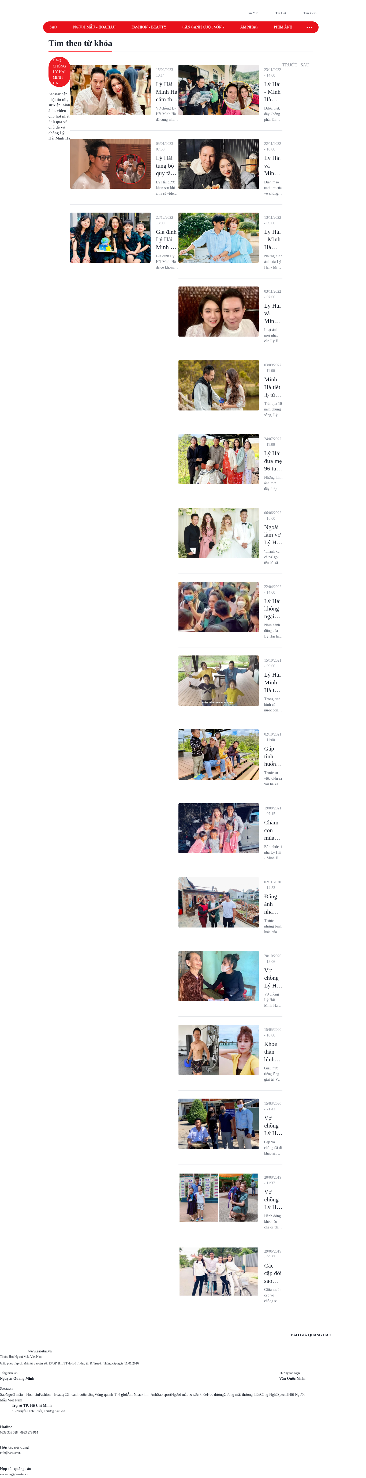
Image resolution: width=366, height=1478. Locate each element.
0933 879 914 (29, 1432)
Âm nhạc (249, 27)
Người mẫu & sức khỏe (189, 1395)
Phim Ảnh (149, 1395)
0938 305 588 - (10, 1432)
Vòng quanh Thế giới (111, 1395)
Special (282, 1395)
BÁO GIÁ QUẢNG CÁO (311, 1335)
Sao (53, 27)
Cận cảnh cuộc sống (203, 27)
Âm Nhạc (134, 1395)
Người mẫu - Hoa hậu (94, 27)
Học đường (215, 1395)
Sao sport (164, 1395)
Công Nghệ (268, 1395)
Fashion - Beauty (149, 27)
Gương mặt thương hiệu (242, 1395)
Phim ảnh (283, 27)
